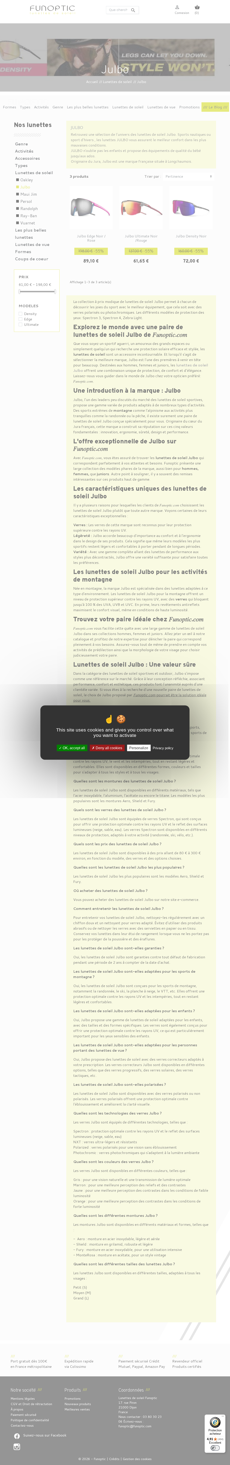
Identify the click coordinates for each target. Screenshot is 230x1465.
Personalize (138, 748)
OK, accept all (73, 748)
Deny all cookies (108, 748)
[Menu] (223, 1417)
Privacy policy (163, 748)
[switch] (215, 1448)
